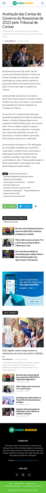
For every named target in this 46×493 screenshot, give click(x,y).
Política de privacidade (12, 486)
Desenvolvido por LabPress (32, 486)
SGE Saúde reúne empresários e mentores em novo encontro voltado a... (22, 353)
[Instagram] (23, 475)
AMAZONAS (6, 234)
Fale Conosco (19, 484)
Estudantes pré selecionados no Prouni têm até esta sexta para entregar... (28, 399)
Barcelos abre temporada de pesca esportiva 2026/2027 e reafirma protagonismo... (28, 377)
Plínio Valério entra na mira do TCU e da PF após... (28, 387)
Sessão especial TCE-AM (11, 193)
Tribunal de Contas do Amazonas (14, 196)
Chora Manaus (10, 41)
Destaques (31, 182)
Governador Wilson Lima (11, 185)
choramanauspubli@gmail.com (26, 460)
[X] (29, 475)
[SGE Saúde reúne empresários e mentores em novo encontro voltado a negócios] (23, 332)
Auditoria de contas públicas (12, 179)
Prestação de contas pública (12, 190)
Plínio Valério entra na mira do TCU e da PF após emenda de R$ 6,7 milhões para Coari (29, 243)
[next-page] (7, 265)
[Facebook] (16, 475)
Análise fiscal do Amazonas (18, 174)
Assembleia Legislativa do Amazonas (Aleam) (18, 176)
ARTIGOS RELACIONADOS (15, 218)
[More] (35, 206)
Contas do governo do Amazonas (14, 182)
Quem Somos (30, 484)
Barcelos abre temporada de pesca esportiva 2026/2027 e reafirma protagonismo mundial (29, 231)
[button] (4, 3)
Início (11, 484)
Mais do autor (11, 222)
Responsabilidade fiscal (32, 190)
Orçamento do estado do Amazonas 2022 (16, 188)
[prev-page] (3, 265)
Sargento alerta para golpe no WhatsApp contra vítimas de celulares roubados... (28, 411)
